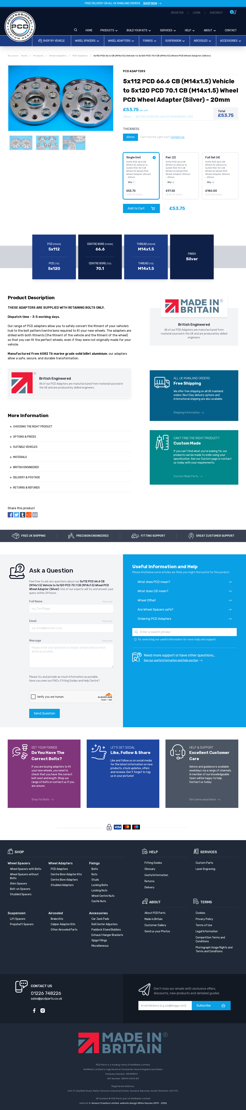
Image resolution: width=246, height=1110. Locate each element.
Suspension (173, 40)
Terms (206, 902)
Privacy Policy (204, 919)
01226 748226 (46, 993)
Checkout (216, 12)
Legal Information (207, 931)
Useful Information (156, 875)
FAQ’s (55, 680)
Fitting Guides (69, 680)
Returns (150, 881)
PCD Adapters (59, 869)
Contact (231, 30)
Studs (95, 879)
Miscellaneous (100, 945)
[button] (108, 98)
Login (196, 12)
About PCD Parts (155, 913)
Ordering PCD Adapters (154, 619)
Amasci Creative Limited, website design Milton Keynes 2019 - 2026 (129, 1103)
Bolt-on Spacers (20, 889)
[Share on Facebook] (10, 514)
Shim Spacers (18, 883)
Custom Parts (204, 863)
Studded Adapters (62, 885)
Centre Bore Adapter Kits (66, 874)
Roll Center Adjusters (104, 924)
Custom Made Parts (186, 476)
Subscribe (203, 1005)
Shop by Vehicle (54, 40)
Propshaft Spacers (22, 924)
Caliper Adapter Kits (63, 924)
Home (89, 30)
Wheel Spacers (85, 40)
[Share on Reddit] (29, 514)
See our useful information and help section (171, 660)
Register (177, 12)
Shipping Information (187, 412)
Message (35, 640)
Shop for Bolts (40, 799)
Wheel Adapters (119, 40)
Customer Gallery (155, 925)
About (208, 30)
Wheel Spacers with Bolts (25, 869)
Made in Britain (154, 919)
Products (107, 30)
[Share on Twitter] (16, 514)
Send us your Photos (157, 931)
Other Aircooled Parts (64, 929)
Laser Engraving (205, 869)
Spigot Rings (99, 940)
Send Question (44, 713)
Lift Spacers (17, 919)
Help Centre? (92, 680)
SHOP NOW (150, 3)
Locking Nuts (99, 890)
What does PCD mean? (154, 582)
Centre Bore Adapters (64, 879)
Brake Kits (57, 919)
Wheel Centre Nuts (103, 896)
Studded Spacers (21, 894)
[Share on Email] (35, 514)
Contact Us (177, 137)
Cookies (200, 913)
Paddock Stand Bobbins (106, 929)
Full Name (35, 601)
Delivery (150, 887)
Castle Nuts (98, 901)
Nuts (94, 874)
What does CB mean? (153, 591)
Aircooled (201, 40)
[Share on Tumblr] (22, 514)
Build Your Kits (137, 30)
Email (33, 621)
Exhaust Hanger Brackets (107, 935)
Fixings (148, 40)
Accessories (229, 40)
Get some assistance (202, 799)
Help (188, 30)
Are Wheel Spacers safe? (155, 609)
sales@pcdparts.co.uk (46, 998)
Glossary (150, 869)
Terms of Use (204, 925)
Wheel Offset (147, 600)
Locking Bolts (99, 885)
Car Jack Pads (100, 919)
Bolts (94, 869)
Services (166, 30)
